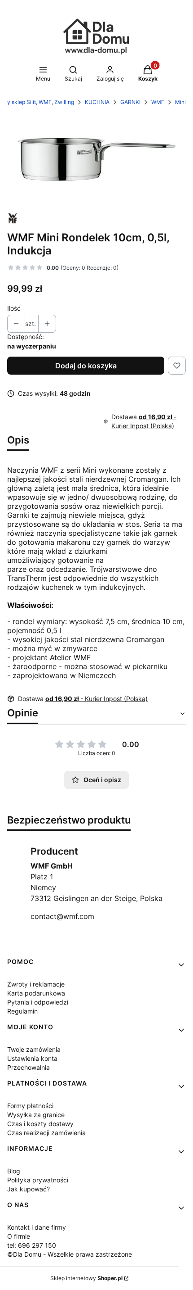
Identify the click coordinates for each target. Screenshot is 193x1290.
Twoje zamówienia (34, 1049)
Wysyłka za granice (36, 1114)
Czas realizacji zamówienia (46, 1132)
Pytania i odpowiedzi (37, 1002)
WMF (157, 102)
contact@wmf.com (62, 916)
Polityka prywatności (37, 1180)
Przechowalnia (28, 1067)
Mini (180, 102)
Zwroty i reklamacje (36, 984)
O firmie (18, 1236)
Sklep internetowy (86, 1278)
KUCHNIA (97, 102)
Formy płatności (30, 1105)
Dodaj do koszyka (86, 365)
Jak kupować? (28, 1189)
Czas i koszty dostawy (40, 1123)
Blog (13, 1171)
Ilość (14, 308)
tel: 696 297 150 (31, 1245)
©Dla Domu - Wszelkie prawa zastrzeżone (69, 1254)
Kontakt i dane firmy (36, 1227)
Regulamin (22, 1011)
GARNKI (130, 102)
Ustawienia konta (32, 1058)
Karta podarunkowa (36, 993)
